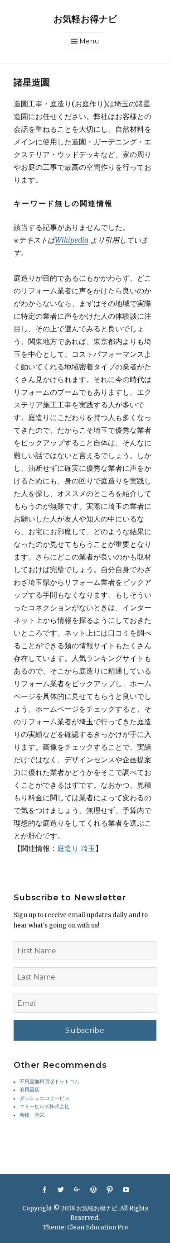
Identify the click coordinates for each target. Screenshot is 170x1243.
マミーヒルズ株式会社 (44, 1106)
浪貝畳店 (29, 1090)
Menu (89, 41)
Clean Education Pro (97, 1227)
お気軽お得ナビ (85, 19)
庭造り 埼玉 (76, 848)
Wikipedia (71, 239)
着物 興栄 (31, 1115)
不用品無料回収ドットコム (49, 1082)
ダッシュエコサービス (44, 1098)
